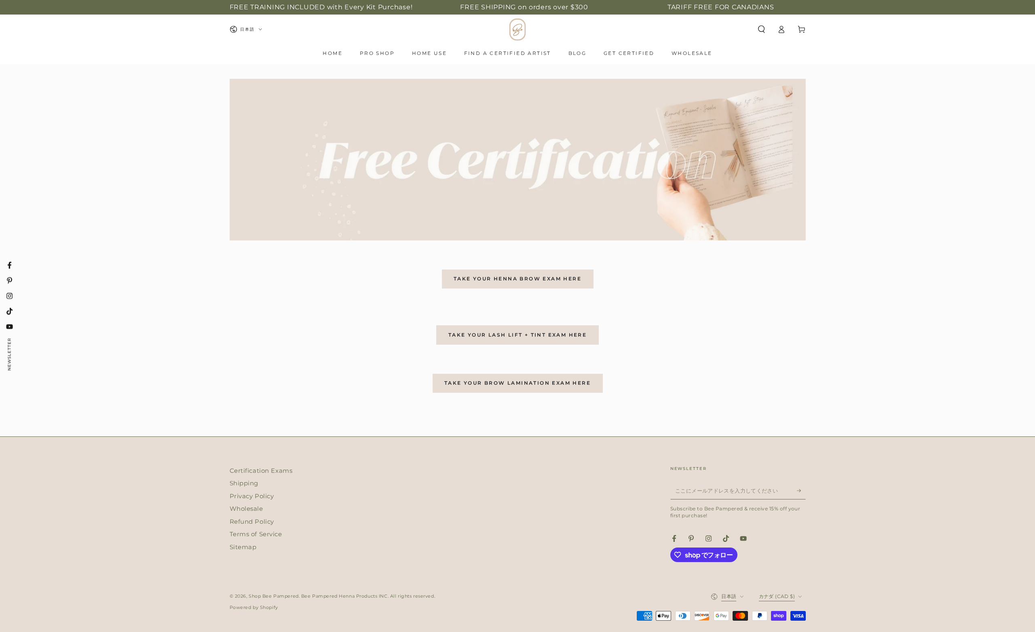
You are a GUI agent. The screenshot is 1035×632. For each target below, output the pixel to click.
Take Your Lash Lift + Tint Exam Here (517, 335)
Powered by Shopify (254, 607)
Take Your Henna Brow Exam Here (517, 279)
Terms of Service (256, 534)
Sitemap (243, 547)
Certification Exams (261, 470)
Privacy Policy (252, 496)
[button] (761, 29)
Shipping (244, 483)
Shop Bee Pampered (274, 596)
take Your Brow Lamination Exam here (517, 383)
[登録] (801, 490)
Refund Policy (252, 521)
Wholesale (246, 508)
